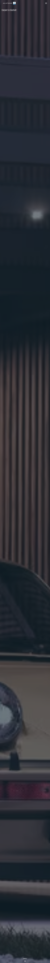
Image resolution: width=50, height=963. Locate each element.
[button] (46, 3)
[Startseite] (9, 3)
